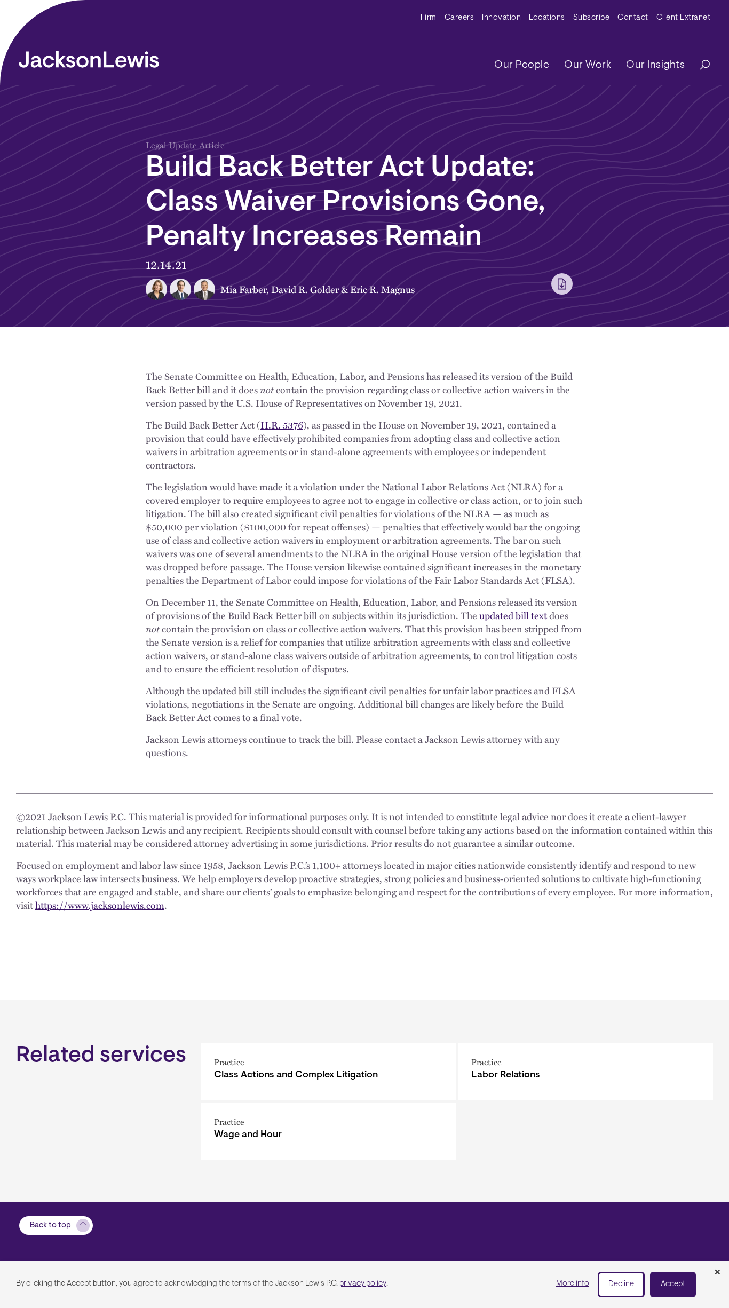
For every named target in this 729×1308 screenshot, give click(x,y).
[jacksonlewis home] (89, 56)
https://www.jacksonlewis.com (99, 905)
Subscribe (591, 18)
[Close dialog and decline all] (717, 1273)
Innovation (501, 18)
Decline (621, 1284)
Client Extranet (683, 18)
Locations (547, 18)
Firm (429, 18)
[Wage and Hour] (328, 1131)
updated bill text (513, 615)
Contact (632, 18)
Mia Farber (243, 289)
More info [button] (572, 1284)
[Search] (699, 65)
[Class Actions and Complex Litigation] (328, 1071)
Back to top (50, 1226)
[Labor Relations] (585, 1071)
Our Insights (655, 65)
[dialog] (364, 1284)
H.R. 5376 (281, 424)
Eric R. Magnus (382, 289)
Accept (673, 1284)
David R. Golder (305, 289)
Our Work (587, 65)
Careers (459, 18)
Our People (521, 65)
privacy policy (362, 1284)
